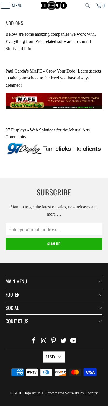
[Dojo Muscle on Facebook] (34, 341)
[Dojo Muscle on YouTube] (74, 341)
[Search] (87, 5)
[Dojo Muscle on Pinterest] (54, 341)
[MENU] (3, 5)
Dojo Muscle (33, 393)
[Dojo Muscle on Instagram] (44, 341)
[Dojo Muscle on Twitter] (64, 341)
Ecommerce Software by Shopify (71, 393)
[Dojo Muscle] (54, 5)
